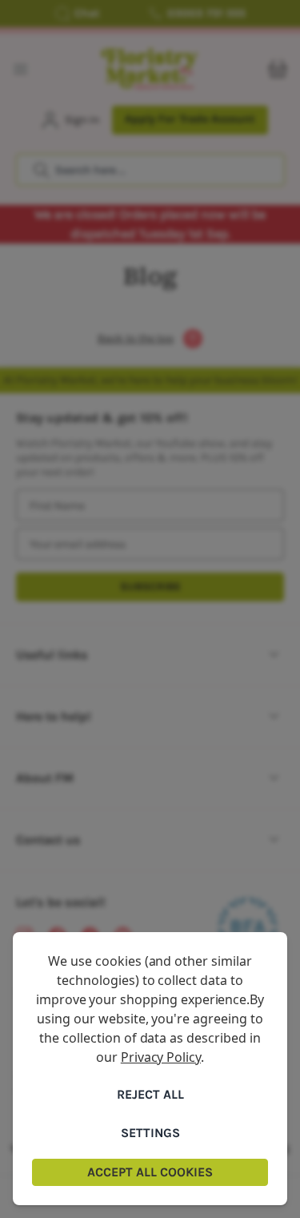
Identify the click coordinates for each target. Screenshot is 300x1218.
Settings (150, 1132)
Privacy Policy (161, 1057)
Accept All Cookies (150, 1172)
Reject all (150, 1094)
